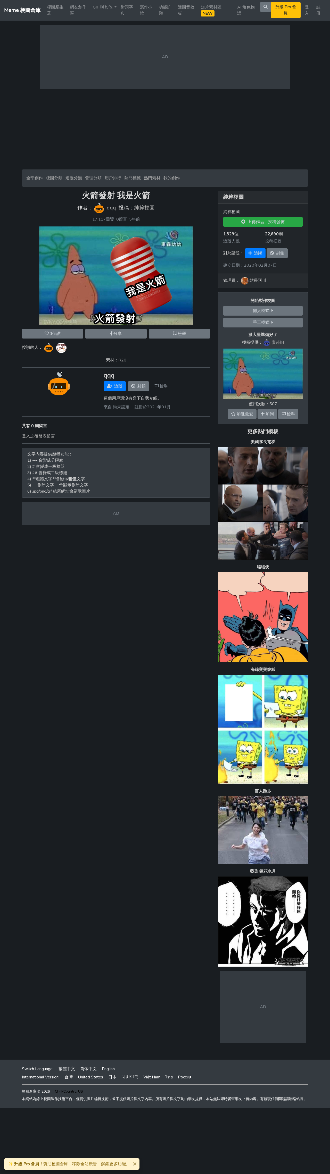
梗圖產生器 (55, 10)
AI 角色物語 (246, 10)
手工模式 (262, 322)
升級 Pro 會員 (285, 10)
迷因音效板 (186, 10)
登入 (307, 10)
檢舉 (181, 333)
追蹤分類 (73, 178)
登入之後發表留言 (38, 436)
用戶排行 (113, 178)
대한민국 (130, 1077)
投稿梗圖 (273, 241)
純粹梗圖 (144, 208)
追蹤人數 (231, 241)
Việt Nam (151, 1077)
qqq (111, 208)
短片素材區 (211, 10)
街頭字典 (127, 10)
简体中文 (88, 1069)
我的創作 (171, 178)
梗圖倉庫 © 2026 (36, 1091)
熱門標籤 (132, 178)
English (108, 1069)
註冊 (318, 10)
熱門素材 (152, 178)
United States (90, 1077)
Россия (184, 1077)
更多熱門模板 (263, 431)
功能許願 (165, 10)
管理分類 (93, 178)
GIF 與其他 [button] (103, 7)
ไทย (169, 1077)
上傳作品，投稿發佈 (265, 222)
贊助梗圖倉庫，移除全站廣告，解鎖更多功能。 (69, 1164)
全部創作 (34, 178)
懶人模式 (262, 311)
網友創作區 (78, 10)
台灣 (68, 1077)
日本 (112, 1077)
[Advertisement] (165, 129)
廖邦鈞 (277, 342)
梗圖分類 (54, 178)
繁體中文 (67, 1069)
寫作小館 (146, 10)
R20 (122, 360)
